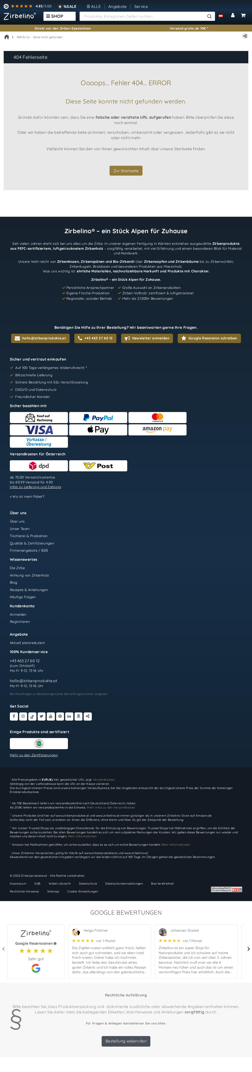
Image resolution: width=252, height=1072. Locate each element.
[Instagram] (23, 716)
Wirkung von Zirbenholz (29, 575)
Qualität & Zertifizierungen (32, 543)
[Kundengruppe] (224, 15)
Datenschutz (88, 883)
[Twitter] (42, 716)
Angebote (117, 6)
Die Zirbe (17, 568)
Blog (13, 582)
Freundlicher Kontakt (32, 397)
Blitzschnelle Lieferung (33, 375)
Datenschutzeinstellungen (124, 883)
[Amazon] (79, 716)
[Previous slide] (3, 949)
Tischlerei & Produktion (29, 536)
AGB (37, 883)
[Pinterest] (60, 716)
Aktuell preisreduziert (27, 643)
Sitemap (53, 891)
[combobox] (147, 16)
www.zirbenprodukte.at (72, 815)
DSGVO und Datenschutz (36, 389)
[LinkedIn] (69, 716)
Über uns (17, 521)
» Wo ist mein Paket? (27, 496)
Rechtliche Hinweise (24, 891)
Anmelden (18, 614)
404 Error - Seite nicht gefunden (40, 37)
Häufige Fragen (23, 597)
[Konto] (233, 15)
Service (141, 6)
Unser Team (20, 528)
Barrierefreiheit (162, 883)
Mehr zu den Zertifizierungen (34, 755)
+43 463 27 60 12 (25, 660)
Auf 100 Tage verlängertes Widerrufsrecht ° (51, 367)
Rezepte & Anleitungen (29, 589)
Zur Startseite (126, 170)
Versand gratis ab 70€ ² (189, 28)
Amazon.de (204, 815)
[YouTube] (51, 716)
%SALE (70, 6)
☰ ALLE (94, 6)
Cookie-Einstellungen (82, 891)
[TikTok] (32, 716)
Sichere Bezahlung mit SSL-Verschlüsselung (51, 382)
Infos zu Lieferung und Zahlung (35, 487)
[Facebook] (14, 716)
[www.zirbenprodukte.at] (20, 16)
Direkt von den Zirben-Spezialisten (63, 28)
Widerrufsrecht (60, 883)
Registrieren (20, 621)
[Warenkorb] (243, 15)
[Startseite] (7, 37)
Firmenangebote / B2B (29, 550)
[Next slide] (248, 949)
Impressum (18, 883)
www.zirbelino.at (108, 815)
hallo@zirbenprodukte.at (33, 680)
